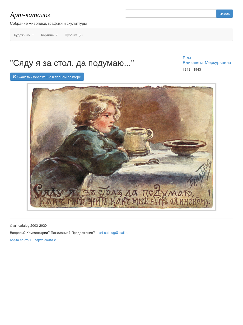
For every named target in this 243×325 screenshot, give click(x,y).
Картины (48, 34)
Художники (23, 34)
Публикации (74, 34)
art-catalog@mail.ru (114, 232)
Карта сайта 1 (21, 239)
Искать (225, 13)
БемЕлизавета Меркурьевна (207, 59)
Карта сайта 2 (45, 239)
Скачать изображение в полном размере (48, 76)
